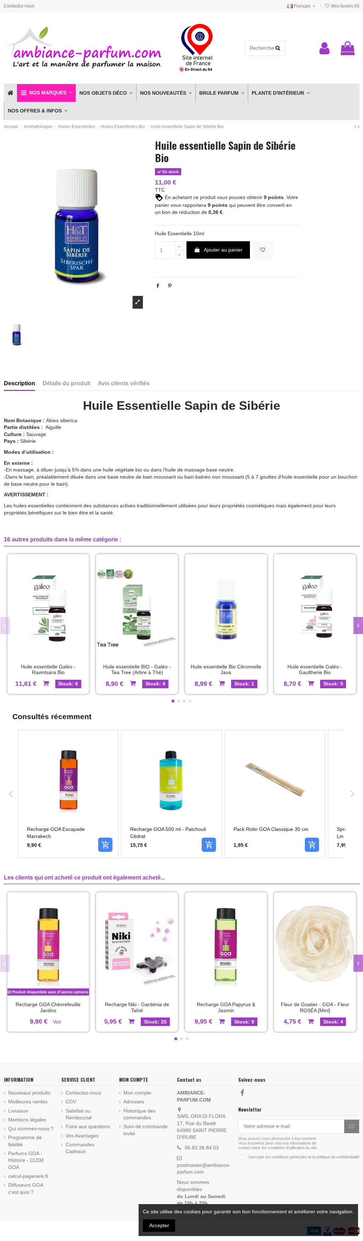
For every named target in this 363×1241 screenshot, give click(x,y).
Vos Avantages (82, 1135)
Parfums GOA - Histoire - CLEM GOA (26, 1160)
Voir (57, 1022)
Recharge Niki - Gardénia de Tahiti (137, 1007)
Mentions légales (27, 1120)
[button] (46, 93)
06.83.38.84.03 (202, 1148)
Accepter (159, 1225)
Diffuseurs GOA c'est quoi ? (25, 1188)
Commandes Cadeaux (80, 1148)
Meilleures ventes (28, 1101)
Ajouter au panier (223, 250)
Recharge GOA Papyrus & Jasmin (226, 1007)
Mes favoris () (344, 6)
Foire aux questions (88, 1126)
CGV (71, 1101)
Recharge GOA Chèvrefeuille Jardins (48, 1007)
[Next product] (358, 126)
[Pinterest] (170, 286)
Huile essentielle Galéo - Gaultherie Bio (314, 669)
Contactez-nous (19, 6)
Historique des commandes (139, 1114)
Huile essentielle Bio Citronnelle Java (226, 669)
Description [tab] (19, 383)
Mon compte (137, 1093)
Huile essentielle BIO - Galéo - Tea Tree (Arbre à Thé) (137, 669)
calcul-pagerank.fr (28, 1176)
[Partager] (157, 286)
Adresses (133, 1101)
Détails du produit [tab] (66, 383)
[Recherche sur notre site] (277, 48)
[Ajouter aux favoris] (263, 250)
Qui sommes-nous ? (31, 1128)
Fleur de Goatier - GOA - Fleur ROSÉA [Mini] (315, 1007)
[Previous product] (356, 126)
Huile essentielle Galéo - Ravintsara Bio (48, 669)
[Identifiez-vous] (324, 48)
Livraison (18, 1111)
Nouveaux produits (29, 1093)
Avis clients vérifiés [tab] (124, 383)
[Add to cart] (105, 845)
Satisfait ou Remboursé (79, 1114)
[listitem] (68, 793)
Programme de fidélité (25, 1141)
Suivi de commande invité (145, 1130)
